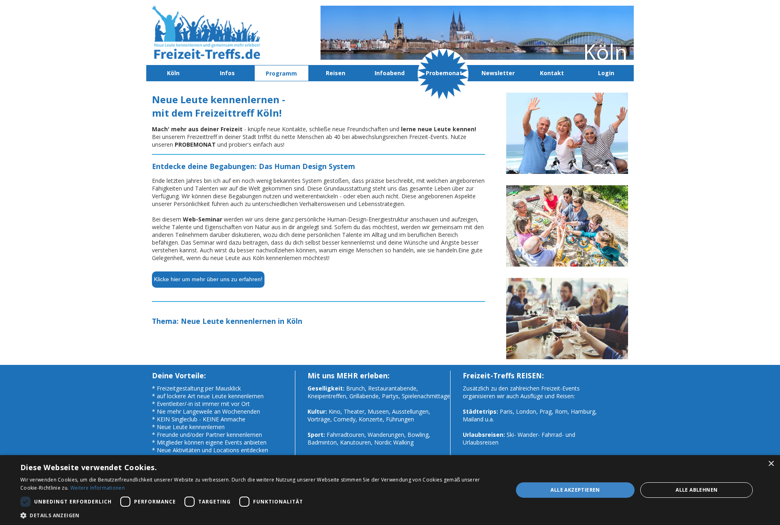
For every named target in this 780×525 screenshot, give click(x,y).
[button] (259, 515)
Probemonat (444, 73)
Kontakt (552, 73)
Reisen (335, 73)
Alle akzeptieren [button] (575, 489)
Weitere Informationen (97, 487)
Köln (173, 73)
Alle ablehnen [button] (696, 489)
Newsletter (498, 73)
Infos (227, 73)
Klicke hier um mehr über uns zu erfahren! (208, 279)
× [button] (771, 464)
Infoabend (390, 73)
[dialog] (390, 490)
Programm (281, 73)
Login (606, 73)
